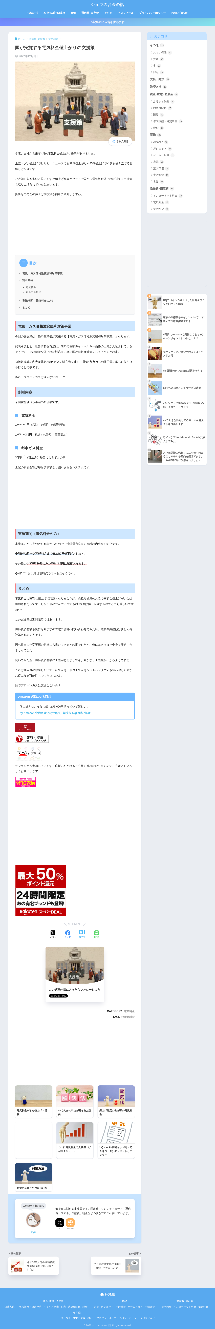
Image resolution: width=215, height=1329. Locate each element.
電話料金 (160, 208)
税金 (158, 127)
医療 (158, 114)
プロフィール (126, 12)
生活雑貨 (160, 174)
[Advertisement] (75, 224)
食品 (158, 181)
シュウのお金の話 (107, 4)
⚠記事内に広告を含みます (107, 22)
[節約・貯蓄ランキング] (32, 738)
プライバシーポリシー (152, 12)
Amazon (160, 142)
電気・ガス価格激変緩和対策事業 (42, 273)
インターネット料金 (167, 195)
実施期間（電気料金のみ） (38, 300)
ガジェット (162, 148)
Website (70, 1228)
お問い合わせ (179, 12)
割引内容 (27, 280)
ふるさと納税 (163, 101)
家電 (158, 161)
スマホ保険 (161, 52)
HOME (109, 1294)
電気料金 (31, 287)
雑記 (158, 72)
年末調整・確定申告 (167, 121)
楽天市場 (160, 168)
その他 (108, 12)
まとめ (26, 307)
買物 (73, 12)
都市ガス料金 (33, 291)
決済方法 (33, 12)
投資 (158, 59)
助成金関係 (162, 108)
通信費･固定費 (90, 12)
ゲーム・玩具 (163, 155)
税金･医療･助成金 (54, 12)
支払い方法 (159, 79)
